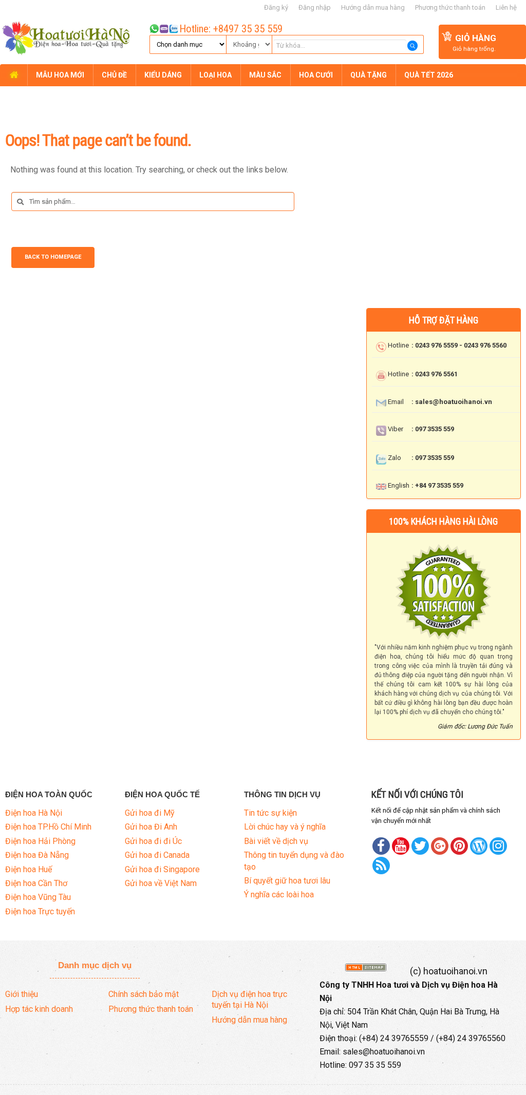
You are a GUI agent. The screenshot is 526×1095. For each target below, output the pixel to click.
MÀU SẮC (265, 75)
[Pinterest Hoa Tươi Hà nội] (420, 846)
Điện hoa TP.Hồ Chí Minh (48, 827)
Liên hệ (506, 7)
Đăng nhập (314, 7)
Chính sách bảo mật (143, 994)
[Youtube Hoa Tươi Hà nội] (400, 846)
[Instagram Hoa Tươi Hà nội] (498, 846)
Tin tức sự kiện (270, 813)
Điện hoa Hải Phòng (40, 841)
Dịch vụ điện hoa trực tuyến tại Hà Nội (249, 999)
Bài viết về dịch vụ (276, 841)
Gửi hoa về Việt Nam (161, 883)
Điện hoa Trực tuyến (40, 911)
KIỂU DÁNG (163, 75)
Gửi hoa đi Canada (157, 855)
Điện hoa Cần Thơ (36, 883)
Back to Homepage (53, 257)
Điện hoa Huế (28, 869)
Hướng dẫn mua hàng (373, 7)
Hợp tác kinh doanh (39, 1009)
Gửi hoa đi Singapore (162, 869)
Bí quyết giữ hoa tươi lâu (287, 881)
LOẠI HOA (215, 75)
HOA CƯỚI (316, 75)
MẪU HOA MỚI (60, 75)
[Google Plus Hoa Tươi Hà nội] (439, 846)
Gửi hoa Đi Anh (151, 827)
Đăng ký (276, 7)
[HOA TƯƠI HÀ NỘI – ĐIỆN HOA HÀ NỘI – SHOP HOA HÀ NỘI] (64, 39)
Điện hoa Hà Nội (33, 813)
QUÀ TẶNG (368, 75)
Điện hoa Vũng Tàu (38, 897)
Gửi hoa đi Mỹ (150, 813)
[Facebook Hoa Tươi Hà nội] (381, 846)
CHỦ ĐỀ (114, 75)
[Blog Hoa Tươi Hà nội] (478, 846)
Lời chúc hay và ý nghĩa (285, 827)
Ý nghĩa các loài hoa (279, 894)
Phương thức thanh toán (450, 7)
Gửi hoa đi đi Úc (153, 841)
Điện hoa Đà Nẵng (37, 855)
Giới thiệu (21, 994)
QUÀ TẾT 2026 (428, 75)
